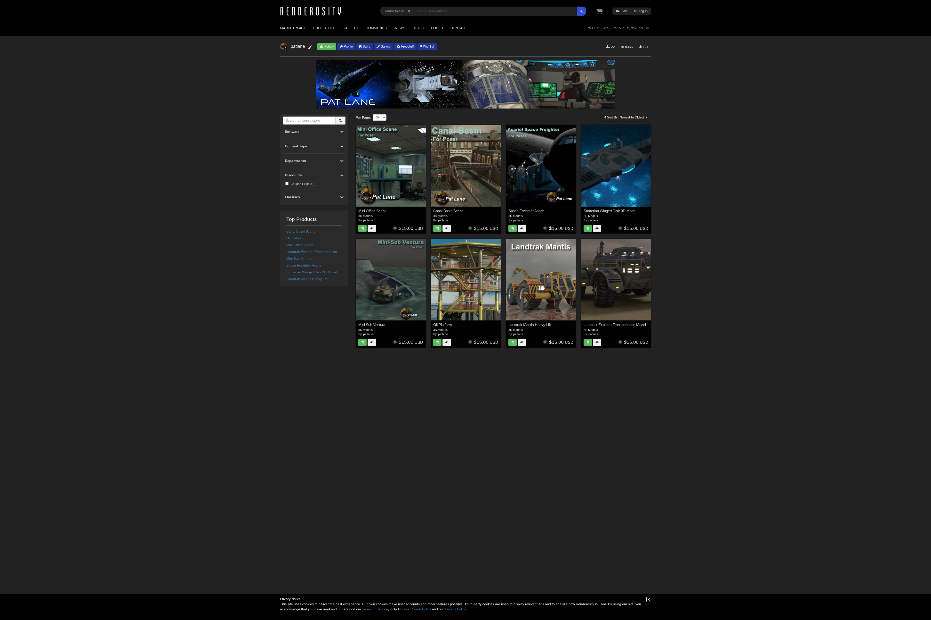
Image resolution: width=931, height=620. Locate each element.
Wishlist (428, 46)
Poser (437, 27)
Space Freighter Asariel (304, 265)
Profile (348, 46)
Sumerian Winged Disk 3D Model (311, 272)
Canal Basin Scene (300, 231)
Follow (329, 46)
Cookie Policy (420, 609)
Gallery (351, 27)
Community (376, 27)
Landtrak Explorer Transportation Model (316, 252)
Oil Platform (295, 238)
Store (366, 46)
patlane (368, 220)
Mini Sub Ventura (299, 258)
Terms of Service (375, 609)
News (400, 27)
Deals (418, 27)
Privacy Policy (455, 609)
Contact (458, 27)
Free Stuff (324, 27)
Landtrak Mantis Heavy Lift (306, 279)
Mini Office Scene (299, 245)
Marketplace (293, 27)
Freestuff (407, 46)
